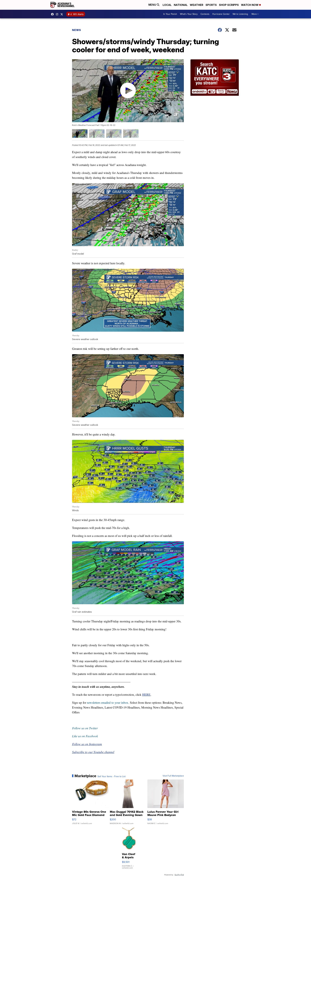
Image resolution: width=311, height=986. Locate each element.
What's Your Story (189, 14)
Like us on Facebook (85, 736)
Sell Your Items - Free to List (112, 776)
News (76, 30)
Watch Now (250, 4)
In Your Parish (170, 14)
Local (167, 4)
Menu (152, 4)
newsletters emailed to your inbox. (108, 702)
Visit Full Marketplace (173, 776)
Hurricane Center (221, 14)
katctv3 (53, 14)
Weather (196, 4)
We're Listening (240, 14)
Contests (205, 14)
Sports (211, 4)
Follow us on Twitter (85, 728)
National (181, 4)
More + (255, 14)
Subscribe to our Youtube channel (93, 752)
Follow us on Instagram (87, 744)
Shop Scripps (229, 4)
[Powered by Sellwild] (179, 875)
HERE (146, 694)
